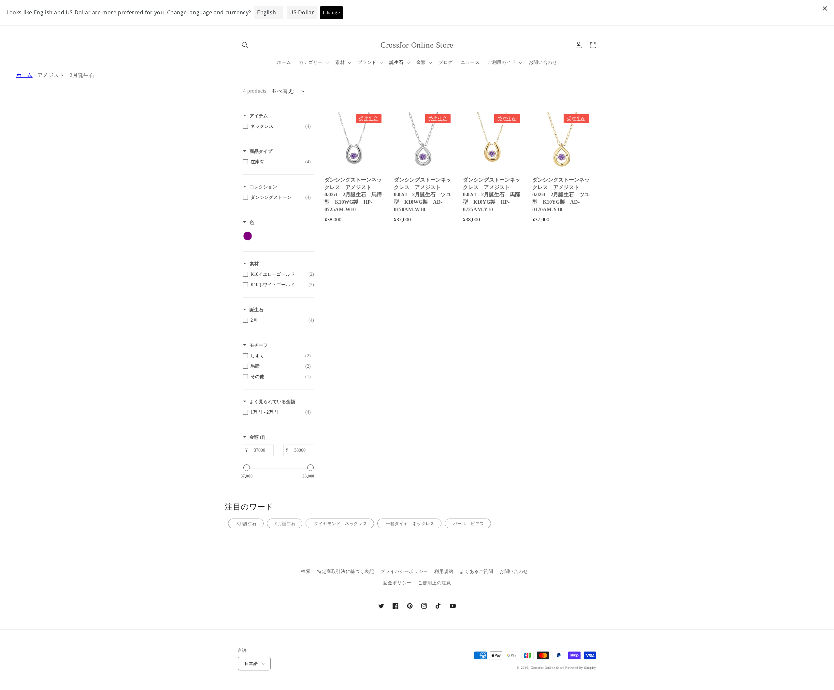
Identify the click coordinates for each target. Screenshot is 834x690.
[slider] (246, 467)
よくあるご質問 (476, 571)
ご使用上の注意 (434, 582)
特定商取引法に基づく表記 (345, 571)
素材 (254, 263)
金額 (258, 437)
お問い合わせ (513, 571)
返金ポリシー (397, 582)
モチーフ (259, 345)
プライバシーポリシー (404, 571)
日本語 (251, 663)
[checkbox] (277, 126)
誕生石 (256, 309)
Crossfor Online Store (548, 667)
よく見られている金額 (272, 401)
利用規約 (443, 571)
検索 (305, 571)
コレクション (263, 186)
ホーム (24, 75)
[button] (245, 45)
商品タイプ (261, 151)
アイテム (259, 115)
